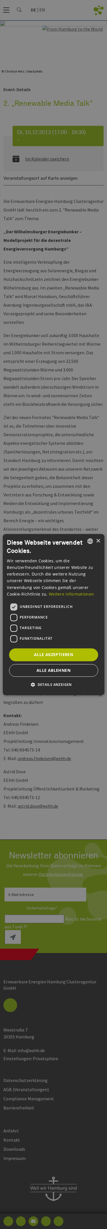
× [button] (98, 541)
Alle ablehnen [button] (53, 670)
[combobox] (90, 541)
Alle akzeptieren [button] (53, 654)
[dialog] (53, 614)
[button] (53, 684)
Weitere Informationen (71, 594)
